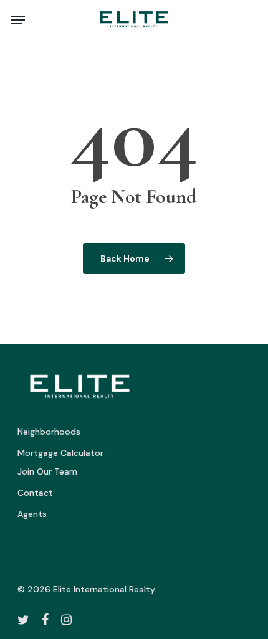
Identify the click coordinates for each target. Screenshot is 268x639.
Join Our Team (47, 471)
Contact (35, 492)
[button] (18, 20)
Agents (32, 513)
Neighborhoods (48, 431)
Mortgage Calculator (60, 452)
